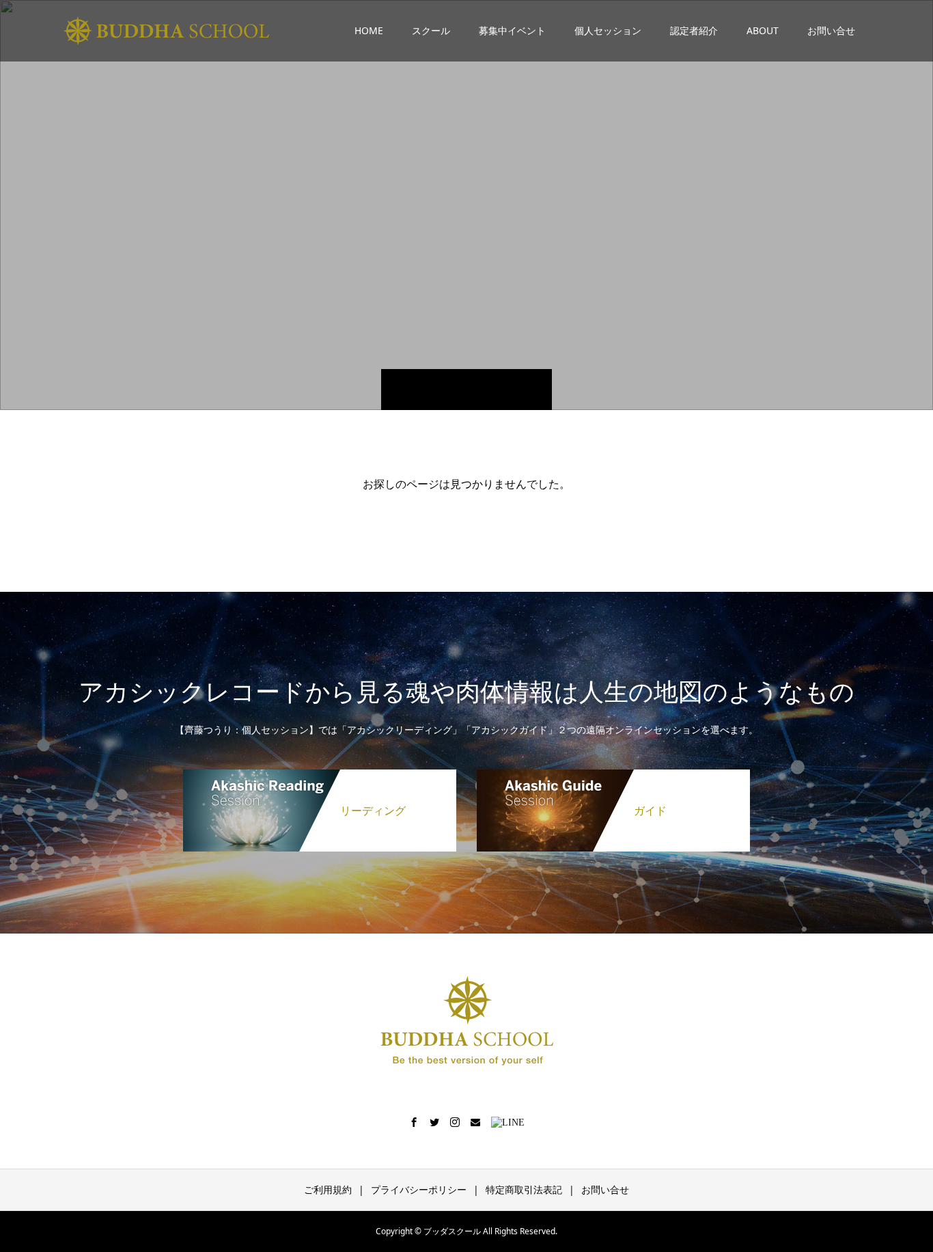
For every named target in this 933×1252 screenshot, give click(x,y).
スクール (431, 30)
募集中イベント (512, 30)
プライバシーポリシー (418, 1189)
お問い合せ (831, 30)
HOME (368, 30)
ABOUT (763, 30)
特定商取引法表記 (524, 1189)
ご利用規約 (328, 1189)
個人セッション (607, 30)
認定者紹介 (694, 30)
